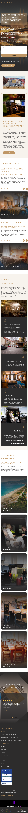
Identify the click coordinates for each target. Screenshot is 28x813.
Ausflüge (6, 586)
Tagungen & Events (9, 664)
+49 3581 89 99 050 (11, 735)
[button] (2, 810)
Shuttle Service (8, 547)
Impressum (3, 795)
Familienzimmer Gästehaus (10, 266)
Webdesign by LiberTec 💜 (14, 806)
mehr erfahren (9, 153)
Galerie (3, 752)
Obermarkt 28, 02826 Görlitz (14, 740)
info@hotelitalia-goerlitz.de (11, 737)
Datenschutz (10, 795)
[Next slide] (27, 189)
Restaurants (6, 625)
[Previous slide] (24, 189)
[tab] (11, 717)
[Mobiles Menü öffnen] (26, 2)
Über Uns (3, 749)
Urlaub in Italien (8, 509)
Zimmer (3, 746)
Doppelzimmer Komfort (9, 214)
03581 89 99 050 (8, 65)
